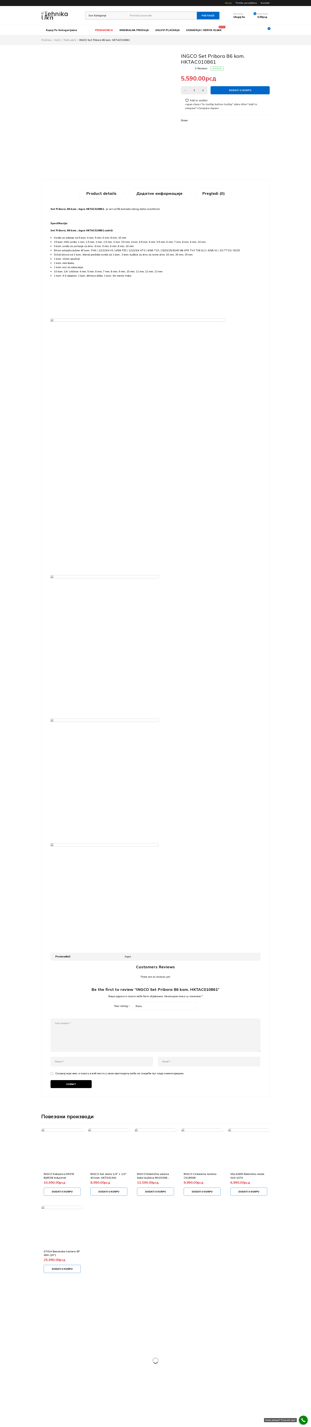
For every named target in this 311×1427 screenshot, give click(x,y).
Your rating (122, 1006)
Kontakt (265, 3)
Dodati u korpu (240, 90)
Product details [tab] (101, 193)
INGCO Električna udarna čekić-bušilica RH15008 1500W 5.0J (153, 1177)
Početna (46, 40)
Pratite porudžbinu (246, 3)
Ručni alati (69, 40)
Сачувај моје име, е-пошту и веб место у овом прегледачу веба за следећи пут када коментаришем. (119, 1073)
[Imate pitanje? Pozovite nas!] (303, 1420)
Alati (57, 40)
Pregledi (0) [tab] (213, 193)
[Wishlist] (194, 100)
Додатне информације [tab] (159, 193)
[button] (62, 1192)
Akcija (228, 3)
